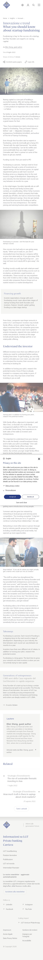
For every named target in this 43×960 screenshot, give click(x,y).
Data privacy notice (12, 486)
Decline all (30, 497)
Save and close (21, 502)
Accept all (12, 497)
